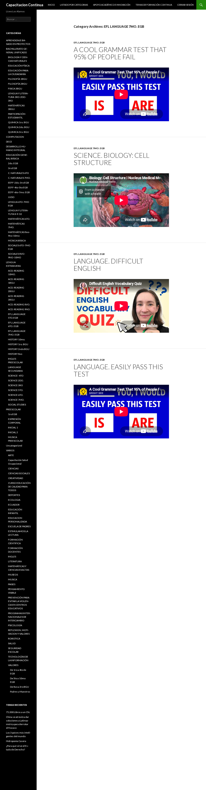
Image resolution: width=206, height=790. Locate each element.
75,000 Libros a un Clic (18, 712)
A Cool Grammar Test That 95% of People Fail (120, 53)
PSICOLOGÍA (15, 625)
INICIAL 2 (13, 432)
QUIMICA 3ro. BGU (18, 131)
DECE (9, 141)
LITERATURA (15, 561)
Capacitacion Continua (24, 5)
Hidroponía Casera (16, 741)
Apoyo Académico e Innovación (111, 4)
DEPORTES (14, 495)
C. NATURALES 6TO (18, 172)
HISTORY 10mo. (16, 339)
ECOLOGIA (14, 499)
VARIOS (10, 450)
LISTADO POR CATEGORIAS (74, 4)
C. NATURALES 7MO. (19, 177)
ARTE (11, 455)
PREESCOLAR (13, 409)
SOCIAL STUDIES (17, 404)
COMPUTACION (15, 136)
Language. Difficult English (108, 264)
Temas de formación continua (154, 4)
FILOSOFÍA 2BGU (17, 83)
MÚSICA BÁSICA (17, 240)
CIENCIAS (13, 468)
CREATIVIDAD (15, 478)
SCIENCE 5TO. (15, 390)
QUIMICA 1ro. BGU (18, 122)
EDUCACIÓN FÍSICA (19, 65)
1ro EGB (12, 414)
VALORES (13, 665)
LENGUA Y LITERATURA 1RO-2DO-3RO (18, 97)
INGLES (12, 556)
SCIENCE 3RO (15, 385)
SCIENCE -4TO (16, 375)
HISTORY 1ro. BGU (18, 344)
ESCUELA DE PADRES (19, 526)
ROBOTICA (14, 638)
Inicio (51, 4)
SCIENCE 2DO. (16, 380)
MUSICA (12, 579)
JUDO (11, 197)
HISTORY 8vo (15, 353)
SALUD (11, 643)
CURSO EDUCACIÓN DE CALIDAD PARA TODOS (19, 486)
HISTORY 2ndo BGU (18, 349)
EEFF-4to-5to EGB (18, 187)
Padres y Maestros (20, 691)
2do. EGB (13, 163)
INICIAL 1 (13, 427)
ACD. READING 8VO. (19, 304)
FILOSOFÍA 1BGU (17, 78)
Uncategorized (14, 445)
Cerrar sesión (185, 4)
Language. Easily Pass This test (118, 370)
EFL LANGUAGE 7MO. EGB (89, 42)
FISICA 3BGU (15, 88)
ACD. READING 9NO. (19, 309)
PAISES (11, 584)
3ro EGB (12, 168)
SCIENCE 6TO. (15, 394)
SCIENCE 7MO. (16, 399)
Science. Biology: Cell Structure (111, 158)
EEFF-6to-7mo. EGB (19, 192)
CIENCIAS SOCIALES (19, 473)
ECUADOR (14, 504)
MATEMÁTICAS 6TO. (19, 218)
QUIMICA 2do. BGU (18, 127)
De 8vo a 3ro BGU (19, 686)
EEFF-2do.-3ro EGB (18, 182)
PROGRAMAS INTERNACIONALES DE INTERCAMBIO (19, 617)
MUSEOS (13, 574)
